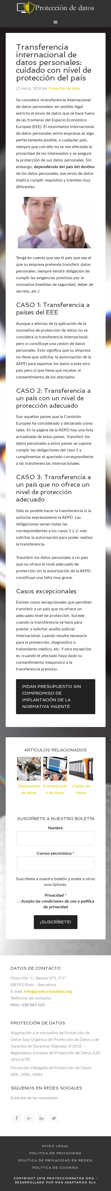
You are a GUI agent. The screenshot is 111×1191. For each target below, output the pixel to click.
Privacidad (56, 895)
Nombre (55, 828)
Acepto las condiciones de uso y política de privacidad (57, 904)
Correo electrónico (55, 853)
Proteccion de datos (56, 7)
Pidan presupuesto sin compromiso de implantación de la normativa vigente (51, 696)
